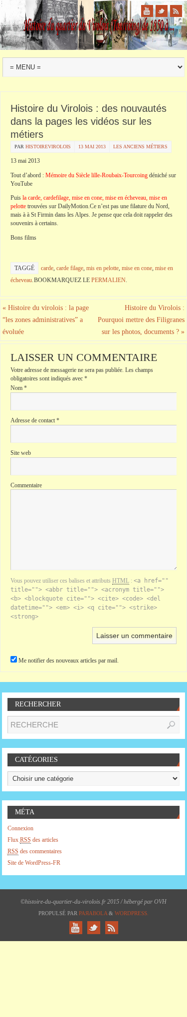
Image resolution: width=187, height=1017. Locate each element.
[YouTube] (147, 11)
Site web (20, 452)
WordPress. (132, 913)
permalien (108, 280)
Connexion (20, 828)
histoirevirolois (48, 146)
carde (47, 268)
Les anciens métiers (140, 146)
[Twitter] (162, 11)
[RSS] (176, 11)
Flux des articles (32, 839)
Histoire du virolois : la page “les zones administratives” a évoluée (45, 320)
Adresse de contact (34, 420)
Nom (18, 387)
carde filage (69, 268)
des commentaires (34, 851)
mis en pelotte (102, 268)
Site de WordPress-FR (33, 862)
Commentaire (26, 485)
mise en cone (137, 268)
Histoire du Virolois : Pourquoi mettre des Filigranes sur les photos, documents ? (141, 320)
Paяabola (93, 913)
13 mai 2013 (92, 146)
